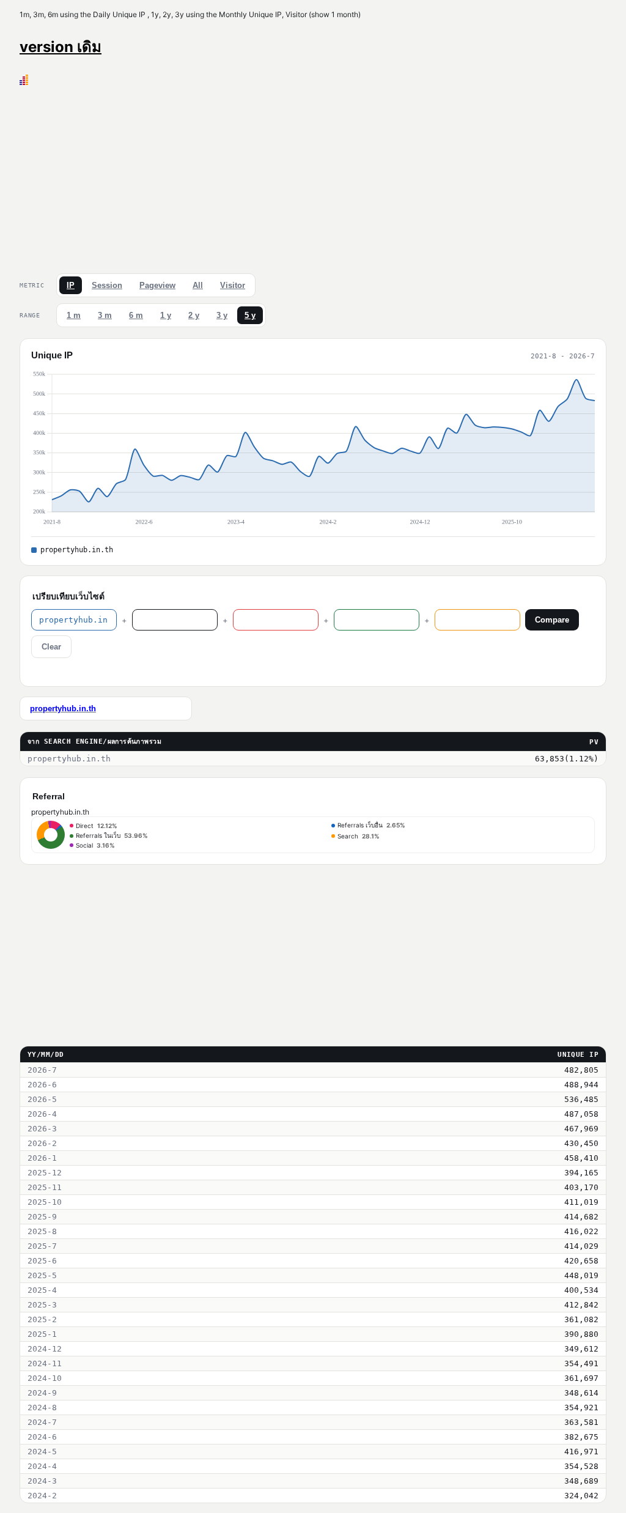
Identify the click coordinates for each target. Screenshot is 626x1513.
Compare (552, 619)
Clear (51, 646)
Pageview (157, 285)
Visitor (232, 285)
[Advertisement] (313, 176)
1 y (165, 315)
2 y (193, 315)
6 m (136, 315)
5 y (250, 315)
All (198, 285)
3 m (105, 315)
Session (107, 285)
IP (71, 285)
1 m (74, 315)
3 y (221, 315)
